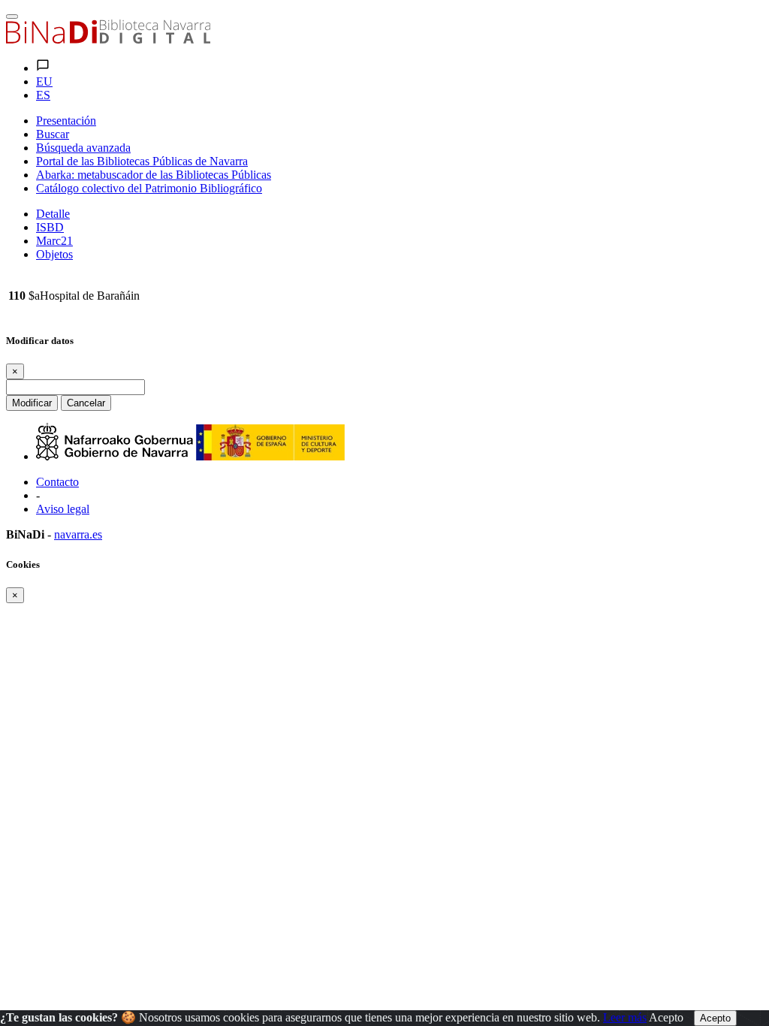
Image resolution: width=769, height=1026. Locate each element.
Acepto (666, 1017)
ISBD (50, 227)
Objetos (54, 254)
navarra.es (78, 534)
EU (44, 81)
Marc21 (54, 240)
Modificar (32, 403)
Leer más (625, 1017)
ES (43, 95)
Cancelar (86, 403)
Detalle (53, 213)
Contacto (57, 481)
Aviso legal (62, 508)
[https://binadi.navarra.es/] (108, 39)
